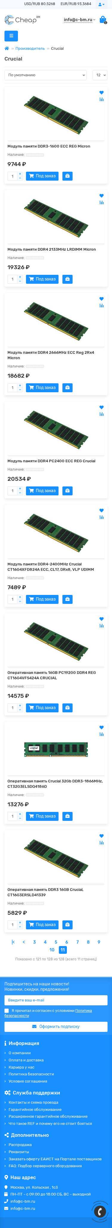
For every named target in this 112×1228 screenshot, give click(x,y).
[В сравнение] (102, 99)
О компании (20, 1053)
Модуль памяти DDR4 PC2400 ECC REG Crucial (51, 461)
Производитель (30, 48)
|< (13, 942)
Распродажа (20, 1144)
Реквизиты (19, 1152)
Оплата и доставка (26, 1060)
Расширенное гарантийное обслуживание (48, 1116)
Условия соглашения (28, 1081)
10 (52, 950)
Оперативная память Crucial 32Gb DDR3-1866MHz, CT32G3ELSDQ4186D (55, 784)
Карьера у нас (21, 1067)
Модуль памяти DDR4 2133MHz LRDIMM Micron (51, 249)
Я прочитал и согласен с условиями (48, 1013)
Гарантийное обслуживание (35, 1109)
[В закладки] (102, 93)
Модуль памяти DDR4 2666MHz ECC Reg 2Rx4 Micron (50, 355)
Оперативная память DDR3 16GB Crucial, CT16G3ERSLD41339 (45, 892)
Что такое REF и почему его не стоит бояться (50, 1123)
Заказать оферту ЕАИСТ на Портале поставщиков (55, 1159)
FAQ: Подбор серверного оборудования (45, 1166)
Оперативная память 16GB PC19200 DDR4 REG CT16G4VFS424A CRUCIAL (51, 675)
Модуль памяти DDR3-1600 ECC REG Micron (48, 146)
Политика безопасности (31, 1074)
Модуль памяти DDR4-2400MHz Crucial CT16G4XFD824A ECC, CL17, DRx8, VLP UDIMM (50, 567)
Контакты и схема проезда (33, 1102)
